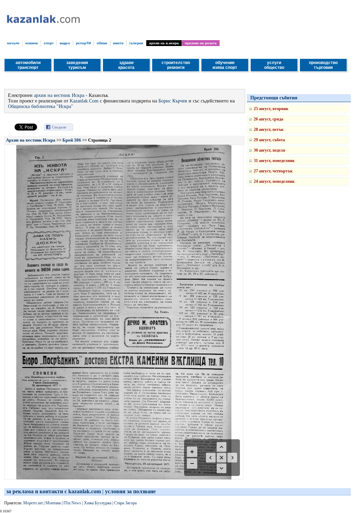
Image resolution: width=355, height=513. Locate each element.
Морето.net (33, 503)
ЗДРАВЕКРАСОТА (126, 65)
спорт (49, 43)
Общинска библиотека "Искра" (40, 106)
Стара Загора (125, 503)
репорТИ (83, 43)
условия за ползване (130, 491)
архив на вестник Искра (59, 95)
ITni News (72, 503)
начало (13, 43)
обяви (102, 43)
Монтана (53, 503)
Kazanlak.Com (84, 101)
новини (31, 43)
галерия (136, 43)
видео (65, 43)
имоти (118, 43)
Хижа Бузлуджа (97, 503)
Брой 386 (71, 140)
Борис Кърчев (172, 101)
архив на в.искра (164, 43)
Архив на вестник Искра (30, 140)
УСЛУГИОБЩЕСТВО (274, 65)
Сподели (59, 127)
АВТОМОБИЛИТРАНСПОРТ (28, 65)
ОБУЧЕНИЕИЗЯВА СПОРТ (225, 65)
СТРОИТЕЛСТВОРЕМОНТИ (176, 65)
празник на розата (201, 43)
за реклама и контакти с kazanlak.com (53, 491)
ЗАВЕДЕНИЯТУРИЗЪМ (77, 65)
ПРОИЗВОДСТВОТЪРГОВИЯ (323, 65)
